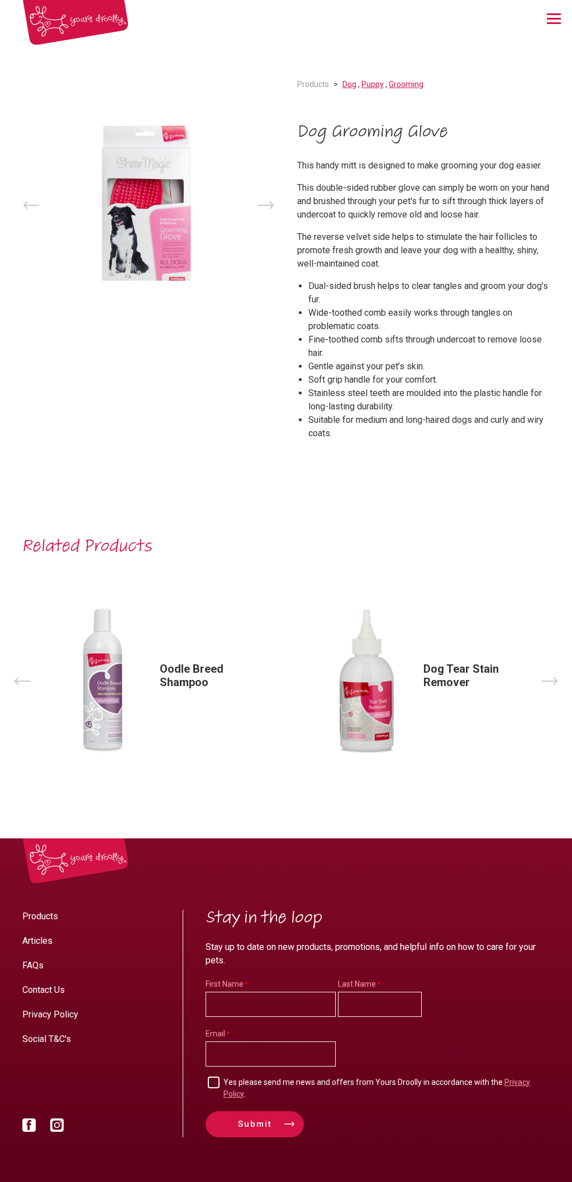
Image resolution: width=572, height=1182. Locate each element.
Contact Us (43, 990)
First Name (225, 984)
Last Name (357, 984)
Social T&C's (46, 1039)
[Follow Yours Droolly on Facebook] (29, 1127)
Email (215, 1033)
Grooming (406, 84)
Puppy (372, 84)
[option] (149, 205)
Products (313, 84)
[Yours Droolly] (75, 22)
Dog (349, 84)
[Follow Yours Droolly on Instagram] (57, 1127)
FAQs (33, 965)
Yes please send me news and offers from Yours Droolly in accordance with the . (376, 1088)
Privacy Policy (50, 1014)
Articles (37, 940)
